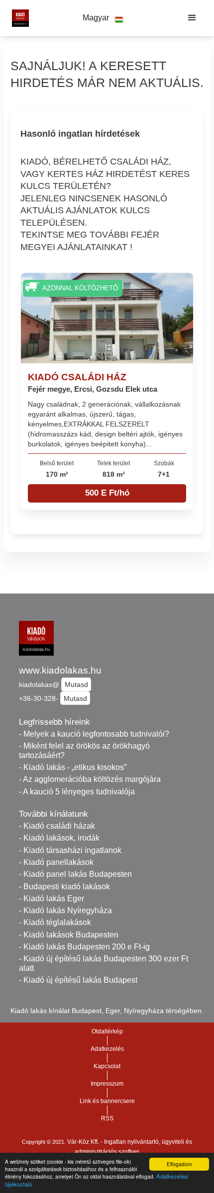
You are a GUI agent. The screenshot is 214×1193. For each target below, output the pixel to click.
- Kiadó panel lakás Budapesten (75, 874)
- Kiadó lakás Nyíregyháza (65, 910)
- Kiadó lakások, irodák (59, 838)
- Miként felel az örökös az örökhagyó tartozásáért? (84, 751)
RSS (107, 1118)
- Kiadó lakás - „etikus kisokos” (72, 767)
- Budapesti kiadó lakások (64, 886)
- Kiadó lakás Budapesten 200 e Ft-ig (84, 946)
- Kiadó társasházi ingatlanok (70, 850)
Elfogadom (179, 1164)
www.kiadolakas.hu (60, 670)
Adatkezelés (107, 1048)
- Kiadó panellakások (56, 862)
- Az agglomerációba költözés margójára (90, 779)
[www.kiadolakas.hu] (18, 17)
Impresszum (107, 1083)
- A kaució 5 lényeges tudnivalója (77, 791)
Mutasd (76, 684)
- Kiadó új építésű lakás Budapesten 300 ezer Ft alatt (103, 963)
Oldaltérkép (107, 1031)
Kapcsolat (107, 1066)
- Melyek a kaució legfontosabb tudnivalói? (94, 734)
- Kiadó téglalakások (55, 922)
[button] (103, 18)
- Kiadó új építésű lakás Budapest (78, 980)
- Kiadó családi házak (57, 826)
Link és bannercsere (107, 1101)
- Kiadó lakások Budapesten (68, 935)
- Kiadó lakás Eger (51, 898)
